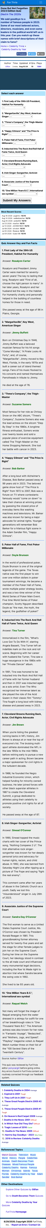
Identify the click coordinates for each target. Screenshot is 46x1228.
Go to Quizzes (24, 1196)
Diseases (6, 1164)
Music (33, 1155)
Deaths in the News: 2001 (17, 1120)
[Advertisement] (23, 79)
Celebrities (32, 1158)
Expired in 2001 (12, 1094)
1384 (39, 66)
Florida (5, 1174)
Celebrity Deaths (10, 1167)
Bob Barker (16, 1177)
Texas (35, 1170)
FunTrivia (16, 1212)
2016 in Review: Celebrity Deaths (22, 1138)
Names (23, 1167)
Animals (6, 1161)
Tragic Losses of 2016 (15, 1127)
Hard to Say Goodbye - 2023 (19, 1135)
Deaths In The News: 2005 (18, 1131)
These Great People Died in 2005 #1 (22, 1109)
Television (23, 1155)
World (5, 1158)
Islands (26, 1170)
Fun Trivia (11, 2)
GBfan (7, 66)
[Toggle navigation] (41, 2)
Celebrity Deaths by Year (22, 1174)
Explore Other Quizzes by (22, 1189)
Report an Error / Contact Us (26, 1225)
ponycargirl (14, 1068)
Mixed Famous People (23, 1164)
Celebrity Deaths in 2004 (17, 1090)
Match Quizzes (9, 1155)
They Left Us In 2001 (14, 1097)
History (13, 1158)
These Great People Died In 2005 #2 (23, 1101)
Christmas (16, 1170)
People (21, 1158)
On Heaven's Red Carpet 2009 (19, 1116)
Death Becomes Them (22, 1161)
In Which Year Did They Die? (18, 1123)
